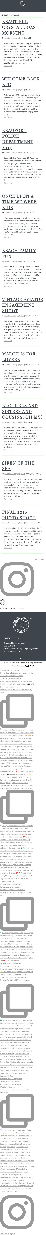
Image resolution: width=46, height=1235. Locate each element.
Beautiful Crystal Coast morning (20, 27)
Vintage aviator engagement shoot (22, 304)
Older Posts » (39, 559)
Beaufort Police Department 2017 (17, 138)
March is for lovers (19, 356)
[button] (18, 658)
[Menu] (41, 9)
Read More (8, 66)
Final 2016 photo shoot (19, 514)
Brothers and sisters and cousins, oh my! (22, 411)
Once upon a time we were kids (19, 201)
